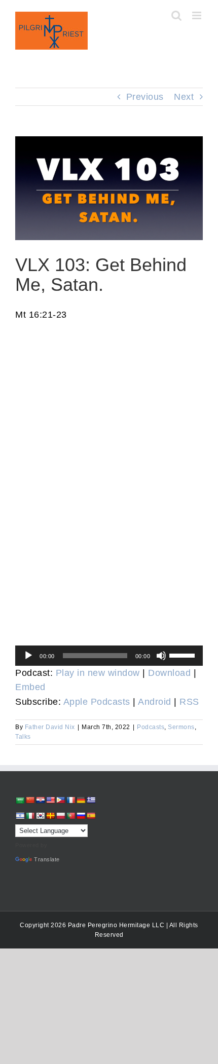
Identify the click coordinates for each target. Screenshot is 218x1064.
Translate (47, 859)
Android (154, 702)
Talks (23, 736)
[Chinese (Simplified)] (29, 800)
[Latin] (50, 816)
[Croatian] (40, 800)
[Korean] (40, 816)
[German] (80, 800)
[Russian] (80, 816)
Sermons (181, 727)
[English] (50, 800)
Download (169, 673)
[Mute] (161, 656)
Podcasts (150, 727)
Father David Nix (50, 727)
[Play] (28, 656)
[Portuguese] (70, 816)
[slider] (183, 654)
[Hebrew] (19, 816)
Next (184, 97)
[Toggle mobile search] (176, 15)
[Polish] (60, 816)
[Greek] (90, 800)
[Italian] (29, 816)
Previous (145, 97)
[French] (70, 800)
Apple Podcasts (96, 702)
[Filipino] (60, 800)
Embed (30, 687)
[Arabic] (19, 800)
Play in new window (98, 673)
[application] (109, 655)
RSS (189, 702)
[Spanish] (90, 816)
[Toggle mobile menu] (197, 15)
